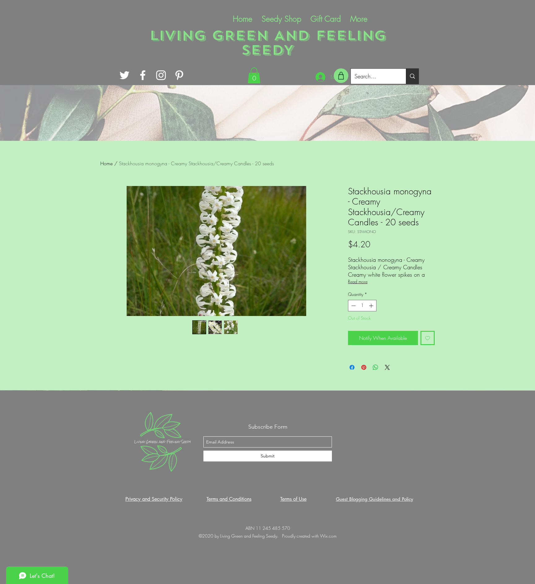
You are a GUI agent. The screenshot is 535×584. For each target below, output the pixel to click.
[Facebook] (142, 75)
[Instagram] (160, 75)
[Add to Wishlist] (427, 338)
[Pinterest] (179, 75)
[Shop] (341, 75)
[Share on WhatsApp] (375, 367)
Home (106, 163)
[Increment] (372, 305)
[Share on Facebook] (352, 367)
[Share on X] (387, 367)
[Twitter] (124, 75)
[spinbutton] (362, 305)
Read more (358, 281)
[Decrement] (353, 305)
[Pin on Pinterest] (364, 367)
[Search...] (412, 76)
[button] (254, 75)
